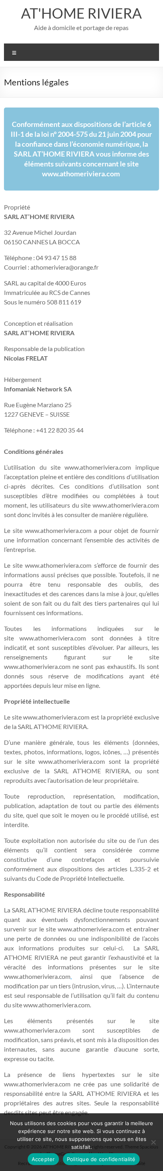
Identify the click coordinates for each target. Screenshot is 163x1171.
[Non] (153, 1142)
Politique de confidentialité (101, 1159)
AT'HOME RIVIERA (81, 13)
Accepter (43, 1159)
